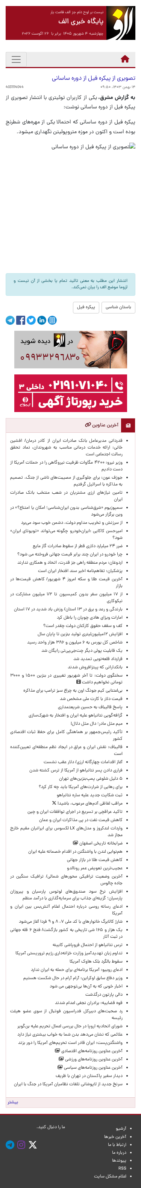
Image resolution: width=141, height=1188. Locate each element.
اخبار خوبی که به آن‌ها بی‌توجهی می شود (86, 986)
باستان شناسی (118, 307)
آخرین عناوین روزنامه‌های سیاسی (93, 1068)
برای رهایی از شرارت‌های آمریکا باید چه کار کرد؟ (81, 787)
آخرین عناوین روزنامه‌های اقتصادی (91, 1051)
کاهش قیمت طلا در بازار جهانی (95, 860)
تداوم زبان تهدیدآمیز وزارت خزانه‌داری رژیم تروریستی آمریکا (69, 953)
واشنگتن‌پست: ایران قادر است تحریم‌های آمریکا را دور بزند (70, 1043)
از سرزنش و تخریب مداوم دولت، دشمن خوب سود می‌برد (72, 523)
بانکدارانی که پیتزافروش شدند (95, 667)
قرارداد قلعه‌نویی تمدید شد (98, 659)
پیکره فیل (86, 307)
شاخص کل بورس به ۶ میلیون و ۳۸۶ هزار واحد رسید (75, 642)
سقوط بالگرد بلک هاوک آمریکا (96, 961)
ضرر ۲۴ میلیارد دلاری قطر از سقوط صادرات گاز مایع (78, 546)
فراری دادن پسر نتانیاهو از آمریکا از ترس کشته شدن (76, 770)
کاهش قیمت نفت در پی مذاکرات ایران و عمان (81, 820)
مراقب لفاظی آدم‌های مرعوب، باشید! (89, 803)
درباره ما (119, 1153)
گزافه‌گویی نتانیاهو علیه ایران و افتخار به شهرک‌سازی (76, 715)
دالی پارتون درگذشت (104, 995)
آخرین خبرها (115, 1137)
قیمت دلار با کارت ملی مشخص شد (91, 699)
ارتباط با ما (117, 1145)
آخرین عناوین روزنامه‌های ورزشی (93, 1059)
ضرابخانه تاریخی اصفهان (100, 843)
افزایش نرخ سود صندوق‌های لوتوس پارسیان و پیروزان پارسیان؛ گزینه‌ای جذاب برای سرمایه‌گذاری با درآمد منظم (66, 895)
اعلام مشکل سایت (110, 1176)
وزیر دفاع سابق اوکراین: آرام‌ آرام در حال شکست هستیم (73, 978)
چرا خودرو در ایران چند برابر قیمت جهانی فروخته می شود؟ (70, 554)
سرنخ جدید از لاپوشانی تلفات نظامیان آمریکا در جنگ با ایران (68, 1084)
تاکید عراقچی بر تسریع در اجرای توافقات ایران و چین (75, 812)
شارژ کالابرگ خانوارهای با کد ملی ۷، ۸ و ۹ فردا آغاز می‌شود (71, 922)
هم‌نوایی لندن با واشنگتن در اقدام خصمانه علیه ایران (75, 852)
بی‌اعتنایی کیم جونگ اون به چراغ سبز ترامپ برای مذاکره (73, 691)
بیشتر (13, 1102)
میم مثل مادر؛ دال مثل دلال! (97, 724)
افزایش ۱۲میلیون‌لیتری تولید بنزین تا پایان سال (80, 634)
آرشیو (121, 1129)
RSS (122, 1168)
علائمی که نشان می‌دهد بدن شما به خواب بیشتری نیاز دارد (70, 1034)
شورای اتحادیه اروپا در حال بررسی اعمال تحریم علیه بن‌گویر (70, 1026)
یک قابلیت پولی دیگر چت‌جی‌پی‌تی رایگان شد (82, 651)
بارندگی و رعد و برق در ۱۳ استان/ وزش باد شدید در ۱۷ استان (68, 609)
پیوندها (119, 1161)
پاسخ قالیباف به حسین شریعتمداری (90, 707)
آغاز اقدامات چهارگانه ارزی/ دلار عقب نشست (83, 762)
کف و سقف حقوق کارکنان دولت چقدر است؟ (82, 626)
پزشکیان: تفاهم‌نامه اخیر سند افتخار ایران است (80, 571)
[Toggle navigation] (16, 59)
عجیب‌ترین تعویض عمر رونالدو (95, 868)
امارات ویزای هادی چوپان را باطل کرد (90, 618)
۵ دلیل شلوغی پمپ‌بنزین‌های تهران (91, 779)
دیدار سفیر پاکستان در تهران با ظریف (89, 1076)
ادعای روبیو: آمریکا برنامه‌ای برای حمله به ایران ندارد (77, 970)
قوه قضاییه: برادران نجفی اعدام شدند (89, 1003)
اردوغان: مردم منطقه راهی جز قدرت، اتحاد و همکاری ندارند (70, 563)
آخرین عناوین (104, 425)
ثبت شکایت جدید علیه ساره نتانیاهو (90, 795)
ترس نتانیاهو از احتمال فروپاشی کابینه (88, 945)
